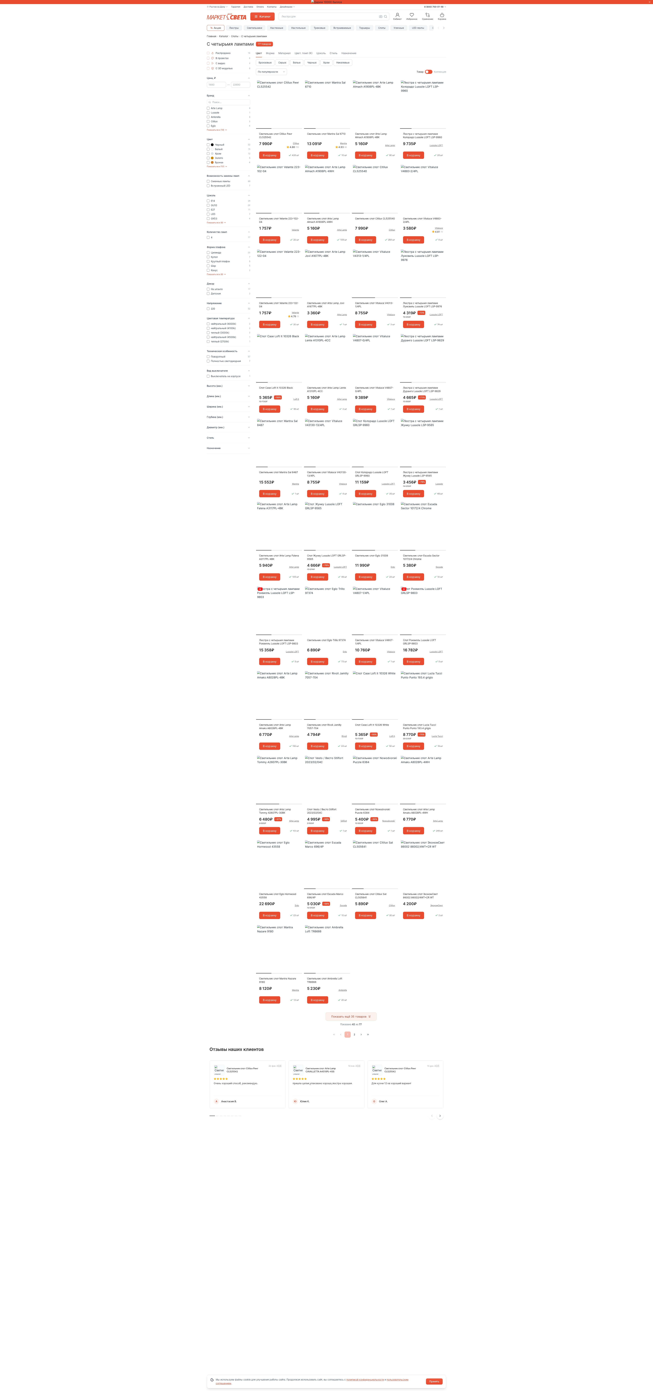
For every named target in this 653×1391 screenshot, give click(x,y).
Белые (296, 62)
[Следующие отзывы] (440, 1115)
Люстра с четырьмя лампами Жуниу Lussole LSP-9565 (420, 474)
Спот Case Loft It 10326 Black (276, 387)
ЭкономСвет (436, 905)
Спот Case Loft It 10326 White (372, 724)
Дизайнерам (286, 6)
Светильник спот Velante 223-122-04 (278, 305)
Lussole (439, 483)
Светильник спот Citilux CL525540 (375, 218)
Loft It (296, 399)
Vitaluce (439, 228)
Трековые (319, 27)
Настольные (298, 27)
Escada (439, 567)
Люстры (234, 27)
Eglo (393, 567)
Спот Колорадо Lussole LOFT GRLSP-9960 (371, 474)
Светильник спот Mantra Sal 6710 (326, 133)
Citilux (296, 143)
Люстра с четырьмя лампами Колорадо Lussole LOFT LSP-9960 (422, 135)
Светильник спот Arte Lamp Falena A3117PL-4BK (279, 557)
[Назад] (341, 1034)
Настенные (276, 27)
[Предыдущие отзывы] (432, 1115)
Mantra (343, 143)
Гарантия (235, 6)
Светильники (254, 27)
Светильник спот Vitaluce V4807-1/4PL (374, 642)
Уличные (399, 27)
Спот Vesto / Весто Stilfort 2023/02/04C (321, 811)
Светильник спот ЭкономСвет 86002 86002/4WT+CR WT (420, 896)
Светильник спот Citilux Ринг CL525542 (275, 135)
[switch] (428, 72)
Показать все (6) (215, 222)
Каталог (223, 36)
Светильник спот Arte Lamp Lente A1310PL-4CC (326, 389)
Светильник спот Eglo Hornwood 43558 (277, 896)
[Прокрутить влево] (438, 28)
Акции (217, 27)
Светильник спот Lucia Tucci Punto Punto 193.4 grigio (419, 726)
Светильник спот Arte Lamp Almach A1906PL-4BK (371, 135)
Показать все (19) (215, 130)
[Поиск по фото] (380, 16)
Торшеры (364, 27)
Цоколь (321, 53)
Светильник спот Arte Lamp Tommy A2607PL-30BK (275, 811)
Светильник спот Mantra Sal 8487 (278, 472)
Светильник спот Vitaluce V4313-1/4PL (374, 305)
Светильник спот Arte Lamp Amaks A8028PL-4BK (275, 726)
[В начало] (334, 1034)
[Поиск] (385, 16)
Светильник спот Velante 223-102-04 (279, 220)
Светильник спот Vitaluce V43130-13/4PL (327, 474)
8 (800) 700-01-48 (433, 6)
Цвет (259, 53)
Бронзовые (265, 62)
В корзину (270, 155)
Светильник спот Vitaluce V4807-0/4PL (374, 389)
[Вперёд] (361, 1034)
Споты (382, 27)
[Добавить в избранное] (298, 83)
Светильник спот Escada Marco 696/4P (325, 896)
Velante (295, 230)
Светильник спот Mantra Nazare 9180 (277, 980)
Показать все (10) (215, 166)
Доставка (248, 6)
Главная (211, 36)
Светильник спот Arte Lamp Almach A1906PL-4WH (323, 220)
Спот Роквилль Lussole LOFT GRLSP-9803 (419, 642)
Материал (284, 53)
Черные (311, 62)
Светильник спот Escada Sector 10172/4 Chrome (421, 557)
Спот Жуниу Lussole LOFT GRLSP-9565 (326, 557)
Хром (326, 62)
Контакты (272, 6)
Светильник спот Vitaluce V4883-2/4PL (422, 220)
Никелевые (342, 62)
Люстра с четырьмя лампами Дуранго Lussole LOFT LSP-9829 (422, 389)
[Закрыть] (650, 2)
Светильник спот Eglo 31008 (371, 555)
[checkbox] (208, 53)
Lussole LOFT (436, 145)
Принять (434, 1381)
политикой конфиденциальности (365, 1379)
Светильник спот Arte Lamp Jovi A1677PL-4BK (325, 305)
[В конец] (368, 1034)
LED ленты (418, 27)
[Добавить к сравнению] (298, 89)
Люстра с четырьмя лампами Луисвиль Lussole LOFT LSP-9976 (422, 305)
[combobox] (334, 16)
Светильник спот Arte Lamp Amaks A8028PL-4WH (419, 811)
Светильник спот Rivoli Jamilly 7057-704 (324, 726)
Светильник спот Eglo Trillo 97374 (326, 640)
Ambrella (343, 990)
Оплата (260, 6)
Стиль (333, 53)
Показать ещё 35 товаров (348, 1016)
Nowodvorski (388, 821)
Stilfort (344, 821)
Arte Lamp (390, 145)
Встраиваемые (342, 27)
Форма (270, 53)
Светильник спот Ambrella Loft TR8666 (324, 980)
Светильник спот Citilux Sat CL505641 (371, 896)
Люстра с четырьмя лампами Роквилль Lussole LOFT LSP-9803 (278, 642)
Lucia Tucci (437, 736)
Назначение (348, 53)
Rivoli (344, 736)
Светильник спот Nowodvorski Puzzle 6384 (372, 811)
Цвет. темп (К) (303, 53)
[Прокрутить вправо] (443, 28)
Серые (282, 62)
